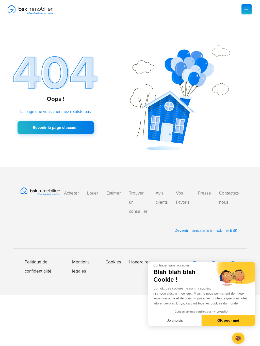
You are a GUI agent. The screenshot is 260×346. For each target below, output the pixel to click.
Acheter (71, 193)
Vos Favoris (183, 197)
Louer (92, 193)
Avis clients (162, 197)
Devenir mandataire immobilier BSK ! (206, 230)
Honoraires (140, 262)
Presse (204, 193)
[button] (238, 338)
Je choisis (175, 320)
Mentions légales (81, 266)
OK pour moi (228, 320)
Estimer (113, 193)
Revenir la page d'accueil (55, 127)
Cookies (113, 262)
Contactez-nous (229, 197)
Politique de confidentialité (38, 266)
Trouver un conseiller (138, 202)
